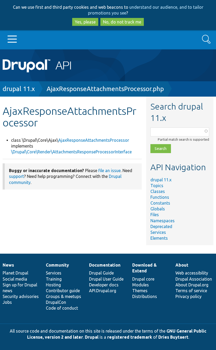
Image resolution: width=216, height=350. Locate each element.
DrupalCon (56, 302)
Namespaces (162, 220)
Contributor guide (63, 290)
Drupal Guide (101, 273)
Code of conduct (62, 308)
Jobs (7, 302)
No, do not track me (122, 22)
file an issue (109, 170)
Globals (157, 208)
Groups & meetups (63, 296)
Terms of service (191, 290)
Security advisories (21, 296)
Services (158, 232)
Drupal (92, 337)
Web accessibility (191, 273)
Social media (15, 279)
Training (54, 279)
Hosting (53, 284)
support (16, 176)
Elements (159, 238)
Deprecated (161, 226)
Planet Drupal (15, 273)
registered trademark (129, 337)
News (8, 265)
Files (154, 214)
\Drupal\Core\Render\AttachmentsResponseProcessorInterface (71, 151)
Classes (157, 191)
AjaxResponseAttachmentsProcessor (93, 140)
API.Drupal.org (102, 290)
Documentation (104, 265)
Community (57, 265)
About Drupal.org (191, 284)
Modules (140, 284)
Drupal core (143, 279)
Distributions (144, 296)
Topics (156, 185)
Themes (140, 290)
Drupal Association (193, 279)
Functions (159, 197)
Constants (160, 203)
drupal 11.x (19, 88)
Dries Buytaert (173, 337)
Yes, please (85, 22)
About (181, 265)
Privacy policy (188, 296)
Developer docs (104, 284)
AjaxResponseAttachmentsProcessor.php (105, 88)
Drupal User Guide (106, 279)
